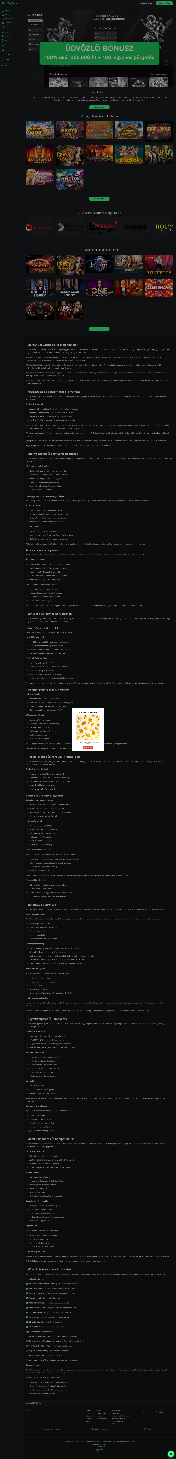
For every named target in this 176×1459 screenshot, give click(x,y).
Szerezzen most (88, 747)
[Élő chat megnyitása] (171, 1454)
